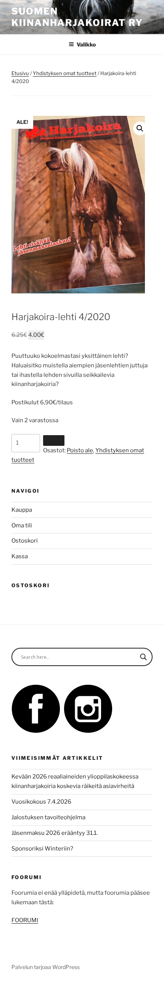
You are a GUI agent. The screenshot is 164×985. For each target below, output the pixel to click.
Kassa (19, 556)
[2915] (53, 440)
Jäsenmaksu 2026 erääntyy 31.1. (54, 833)
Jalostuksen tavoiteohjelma (48, 817)
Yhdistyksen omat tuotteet (64, 73)
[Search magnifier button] (143, 657)
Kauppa (21, 509)
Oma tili (21, 525)
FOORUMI (24, 920)
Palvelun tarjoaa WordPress (45, 967)
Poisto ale (80, 450)
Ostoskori (24, 540)
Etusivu (20, 73)
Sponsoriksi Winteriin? (42, 848)
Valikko (86, 44)
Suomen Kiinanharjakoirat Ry (77, 17)
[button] (140, 128)
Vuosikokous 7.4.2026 (41, 801)
